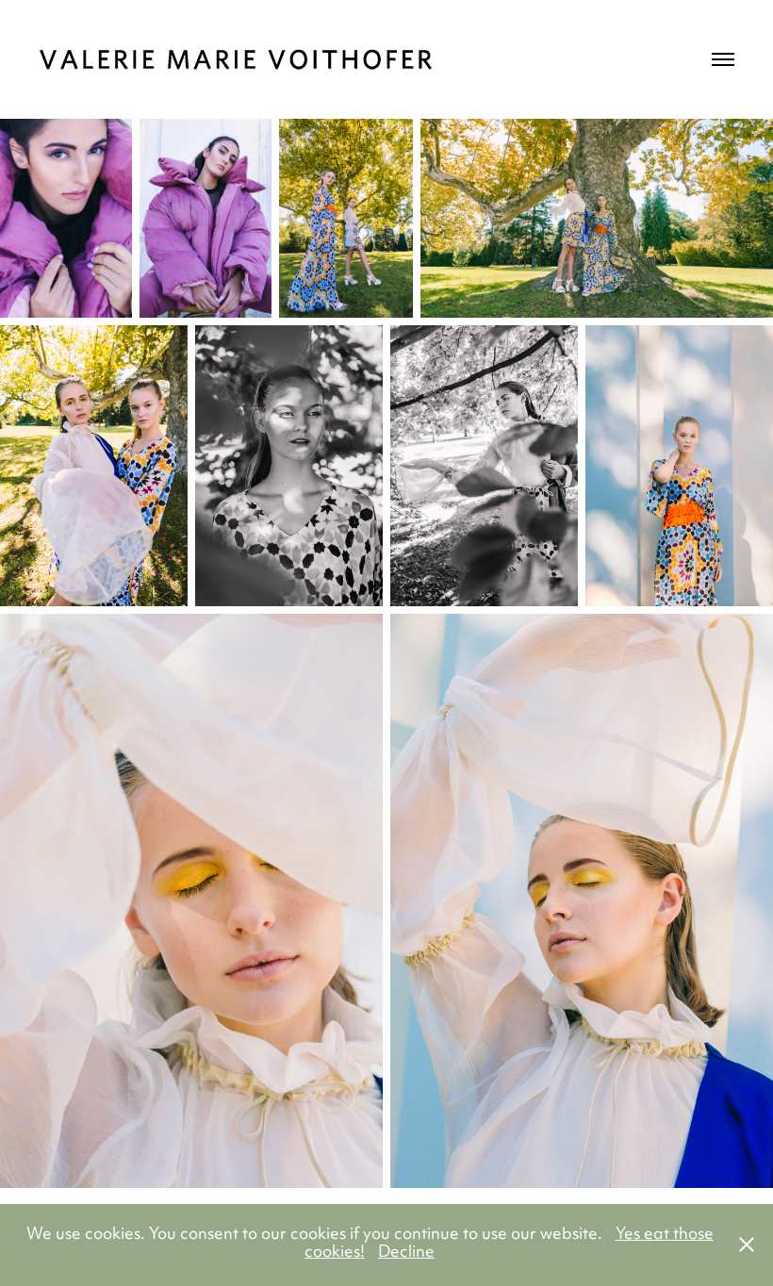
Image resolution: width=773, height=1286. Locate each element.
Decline (406, 1253)
